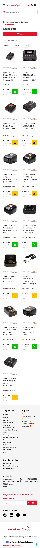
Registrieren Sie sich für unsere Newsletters (18, 496)
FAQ (4, 452)
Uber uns (6, 420)
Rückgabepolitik (8, 442)
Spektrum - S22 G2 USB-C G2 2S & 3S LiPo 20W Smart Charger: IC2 (10, 76)
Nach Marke (14, 22)
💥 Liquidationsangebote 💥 (29, 416)
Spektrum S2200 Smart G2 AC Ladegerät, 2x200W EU (10, 229)
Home (5, 22)
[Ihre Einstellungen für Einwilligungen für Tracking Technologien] (36, 544)
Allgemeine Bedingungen (10, 537)
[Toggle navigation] (3, 19)
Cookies (6, 440)
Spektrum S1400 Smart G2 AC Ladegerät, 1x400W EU (29, 178)
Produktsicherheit (9, 468)
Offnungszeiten (8, 422)
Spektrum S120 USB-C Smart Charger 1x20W (9, 126)
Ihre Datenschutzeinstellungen (20, 542)
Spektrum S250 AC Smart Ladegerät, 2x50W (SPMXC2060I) (10, 382)
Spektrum (24, 22)
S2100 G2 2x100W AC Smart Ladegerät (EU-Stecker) (29, 331)
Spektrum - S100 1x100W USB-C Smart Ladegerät (28, 126)
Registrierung (7, 463)
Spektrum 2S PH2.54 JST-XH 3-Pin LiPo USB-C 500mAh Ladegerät (29, 280)
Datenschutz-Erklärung (10, 437)
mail (15, 142)
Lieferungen (7, 445)
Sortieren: (6, 45)
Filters (20, 34)
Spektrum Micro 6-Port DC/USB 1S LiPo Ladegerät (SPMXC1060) (29, 229)
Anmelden (31, 503)
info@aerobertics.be (31, 481)
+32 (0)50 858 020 (30, 479)
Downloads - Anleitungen (11, 466)
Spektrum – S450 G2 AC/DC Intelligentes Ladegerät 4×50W (28, 76)
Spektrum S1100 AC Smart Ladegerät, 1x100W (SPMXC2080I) (10, 178)
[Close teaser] (22, 543)
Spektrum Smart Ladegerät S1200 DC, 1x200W (9, 279)
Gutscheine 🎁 (26, 426)
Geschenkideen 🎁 (28, 423)
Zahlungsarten (8, 435)
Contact (5, 417)
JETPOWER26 (26, 421)
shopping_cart (15, 91)
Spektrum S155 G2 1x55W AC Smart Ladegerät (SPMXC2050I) (10, 331)
